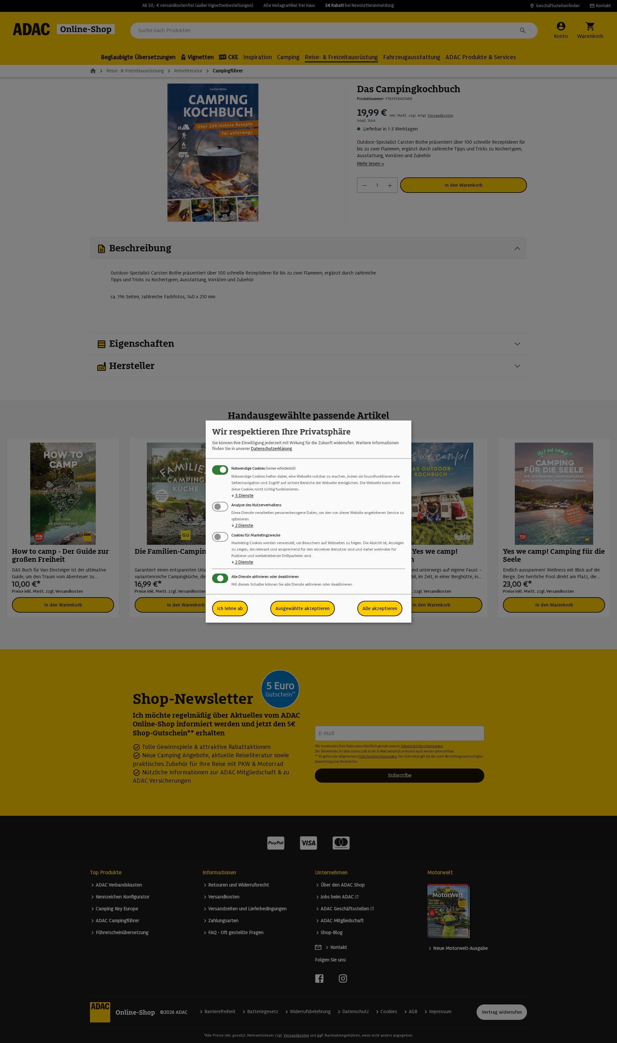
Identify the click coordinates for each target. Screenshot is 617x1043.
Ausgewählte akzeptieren (302, 608)
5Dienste (242, 495)
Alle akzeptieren (379, 608)
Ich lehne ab (230, 608)
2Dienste (242, 525)
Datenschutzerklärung (271, 449)
